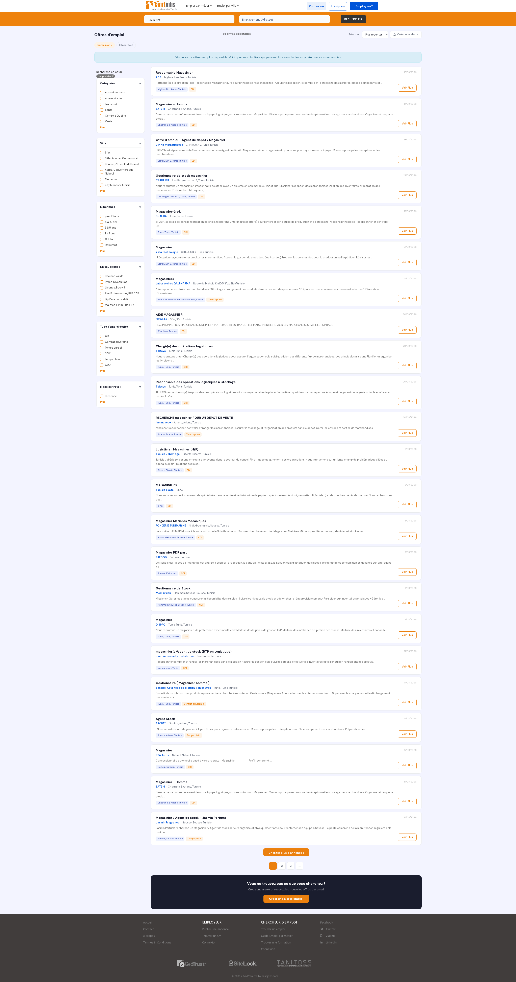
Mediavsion (163, 593)
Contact (148, 929)
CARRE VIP (162, 180)
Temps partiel (113, 347)
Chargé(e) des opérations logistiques (184, 346)
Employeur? (364, 6)
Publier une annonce (215, 929)
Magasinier (164, 247)
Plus (102, 127)
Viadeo (330, 936)
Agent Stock (165, 719)
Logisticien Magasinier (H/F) (177, 449)
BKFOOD (161, 557)
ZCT (158, 77)
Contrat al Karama (116, 342)
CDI (107, 336)
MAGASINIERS (166, 485)
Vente (108, 121)
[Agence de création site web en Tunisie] (294, 963)
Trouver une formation (276, 942)
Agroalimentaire (115, 92)
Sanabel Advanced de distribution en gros (183, 687)
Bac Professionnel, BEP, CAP (122, 293)
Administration (114, 98)
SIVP (107, 353)
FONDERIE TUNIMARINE (171, 525)
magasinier (105, 76)
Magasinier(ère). (168, 212)
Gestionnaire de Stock (173, 588)
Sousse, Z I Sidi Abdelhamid (122, 164)
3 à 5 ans (110, 227)
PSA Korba (162, 755)
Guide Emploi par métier (277, 936)
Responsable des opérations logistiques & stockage (196, 382)
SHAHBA (161, 216)
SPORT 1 (161, 723)
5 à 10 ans (111, 222)
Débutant (111, 245)
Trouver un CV (211, 936)
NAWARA (161, 319)
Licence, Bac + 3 (115, 287)
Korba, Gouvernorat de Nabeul (119, 171)
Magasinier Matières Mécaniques (181, 521)
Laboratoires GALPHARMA (173, 283)
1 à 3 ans (110, 233)
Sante (108, 110)
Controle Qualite (115, 115)
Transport (111, 104)
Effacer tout (126, 45)
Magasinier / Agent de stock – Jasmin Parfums (191, 818)
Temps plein (112, 359)
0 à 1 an (109, 239)
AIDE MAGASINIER (169, 315)
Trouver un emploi (273, 929)
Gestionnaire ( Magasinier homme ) (182, 683)
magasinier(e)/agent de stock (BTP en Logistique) (194, 652)
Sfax (107, 152)
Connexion (316, 6)
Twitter (330, 929)
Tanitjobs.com (270, 976)
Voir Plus (407, 87)
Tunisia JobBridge (168, 454)
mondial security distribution (175, 656)
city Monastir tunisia (117, 185)
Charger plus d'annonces (286, 853)
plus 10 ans (112, 216)
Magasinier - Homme (171, 104)
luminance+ (163, 422)
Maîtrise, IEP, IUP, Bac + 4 (119, 305)
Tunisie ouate (165, 490)
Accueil (147, 922)
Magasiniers (165, 279)
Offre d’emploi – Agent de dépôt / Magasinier (191, 140)
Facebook (326, 922)
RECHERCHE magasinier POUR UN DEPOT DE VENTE (194, 418)
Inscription (338, 6)
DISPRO (160, 624)
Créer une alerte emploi (286, 899)
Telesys (161, 351)
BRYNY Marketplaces (169, 144)
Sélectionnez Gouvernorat (121, 158)
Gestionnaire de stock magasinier (182, 176)
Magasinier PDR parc (171, 553)
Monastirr (111, 179)
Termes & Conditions (157, 942)
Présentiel (111, 396)
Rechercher (353, 19)
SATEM (160, 109)
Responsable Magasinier (174, 73)
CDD (108, 365)
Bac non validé (114, 276)
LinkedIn (331, 942)
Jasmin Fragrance (167, 822)
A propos (149, 936)
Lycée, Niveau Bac (116, 282)
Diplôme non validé (117, 299)
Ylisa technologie (167, 252)
